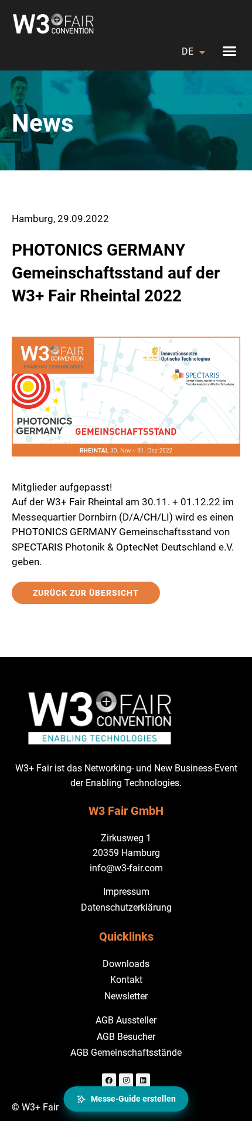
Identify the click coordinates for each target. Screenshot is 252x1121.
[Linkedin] (143, 1080)
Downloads (126, 963)
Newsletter (126, 996)
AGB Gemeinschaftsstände (126, 1052)
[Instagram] (126, 1080)
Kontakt (126, 979)
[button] (230, 51)
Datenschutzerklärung (126, 907)
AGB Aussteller (126, 1020)
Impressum (126, 891)
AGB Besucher (126, 1036)
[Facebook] (109, 1080)
